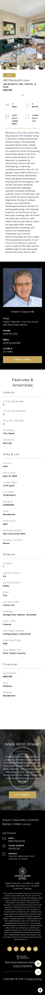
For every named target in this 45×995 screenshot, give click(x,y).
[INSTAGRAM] (16, 949)
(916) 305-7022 (10, 333)
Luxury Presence (22, 965)
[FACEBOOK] (9, 949)
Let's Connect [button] (22, 795)
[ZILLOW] (35, 949)
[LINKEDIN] (22, 949)
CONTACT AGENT (22, 359)
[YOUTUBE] (29, 949)
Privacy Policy (34, 978)
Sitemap (28, 888)
